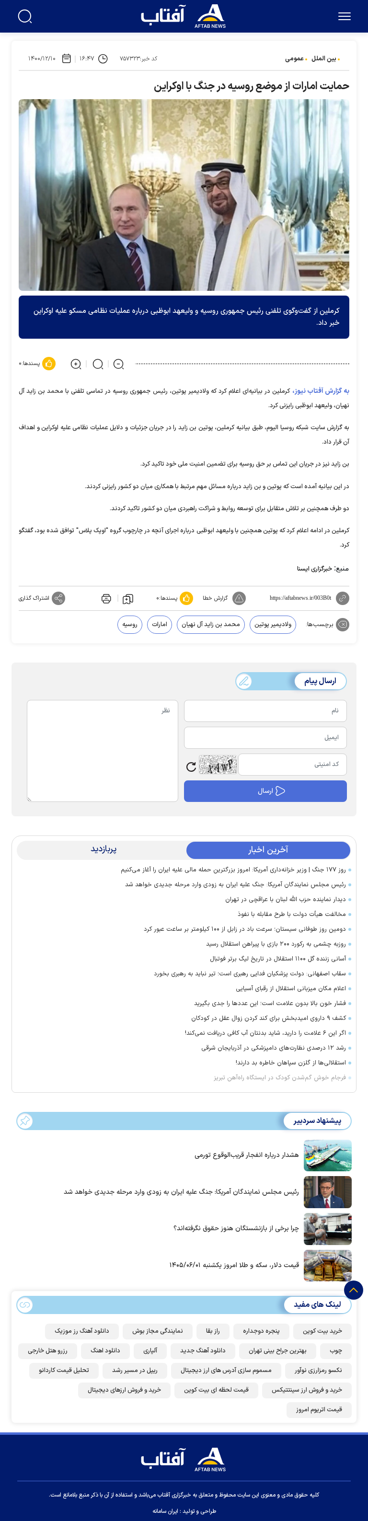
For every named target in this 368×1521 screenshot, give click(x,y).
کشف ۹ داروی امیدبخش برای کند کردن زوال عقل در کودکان (268, 1018)
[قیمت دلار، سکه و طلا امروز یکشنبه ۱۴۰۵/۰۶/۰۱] (325, 1264)
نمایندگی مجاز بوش (157, 1331)
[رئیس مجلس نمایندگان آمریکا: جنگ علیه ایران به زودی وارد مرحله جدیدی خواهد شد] (325, 1191)
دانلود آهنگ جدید (203, 1351)
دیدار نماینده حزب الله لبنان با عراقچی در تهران (285, 899)
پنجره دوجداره (261, 1331)
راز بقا (213, 1331)
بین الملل (323, 59)
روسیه (130, 624)
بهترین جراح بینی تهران (278, 1351)
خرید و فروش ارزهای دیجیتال (124, 1390)
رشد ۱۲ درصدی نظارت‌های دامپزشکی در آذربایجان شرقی (273, 1048)
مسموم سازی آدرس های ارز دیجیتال (226, 1370)
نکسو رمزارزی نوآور (318, 1370)
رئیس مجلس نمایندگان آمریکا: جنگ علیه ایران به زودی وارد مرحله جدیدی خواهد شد (235, 885)
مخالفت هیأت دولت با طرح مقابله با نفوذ (292, 914)
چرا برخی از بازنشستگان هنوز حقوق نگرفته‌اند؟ (236, 1229)
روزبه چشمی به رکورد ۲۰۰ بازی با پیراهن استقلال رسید (276, 944)
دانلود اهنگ (105, 1351)
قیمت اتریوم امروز (319, 1410)
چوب (336, 1351)
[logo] (185, 15)
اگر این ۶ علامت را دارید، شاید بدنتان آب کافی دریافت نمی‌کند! (265, 1033)
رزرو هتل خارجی (48, 1351)
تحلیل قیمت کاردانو (64, 1370)
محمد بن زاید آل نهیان (211, 624)
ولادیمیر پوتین (272, 624)
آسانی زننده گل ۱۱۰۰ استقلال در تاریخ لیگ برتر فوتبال (278, 959)
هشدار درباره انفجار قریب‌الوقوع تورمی (247, 1155)
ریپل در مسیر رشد (135, 1370)
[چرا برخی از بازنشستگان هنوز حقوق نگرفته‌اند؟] (325, 1228)
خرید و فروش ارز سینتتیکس (307, 1390)
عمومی (294, 59)
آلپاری (150, 1351)
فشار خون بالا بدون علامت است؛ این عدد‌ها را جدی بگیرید (270, 1003)
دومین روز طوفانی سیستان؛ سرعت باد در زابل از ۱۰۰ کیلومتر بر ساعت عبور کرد (245, 929)
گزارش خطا (215, 598)
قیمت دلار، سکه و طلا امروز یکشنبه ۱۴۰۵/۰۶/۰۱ (234, 1265)
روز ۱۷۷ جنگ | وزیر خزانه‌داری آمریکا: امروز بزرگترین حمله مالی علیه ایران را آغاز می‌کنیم (233, 870)
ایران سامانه (165, 1511)
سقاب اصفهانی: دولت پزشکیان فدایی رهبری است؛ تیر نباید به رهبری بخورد (250, 974)
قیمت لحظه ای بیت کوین (216, 1390)
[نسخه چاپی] (105, 598)
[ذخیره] (128, 598)
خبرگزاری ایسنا (314, 569)
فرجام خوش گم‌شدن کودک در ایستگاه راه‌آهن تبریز (280, 1078)
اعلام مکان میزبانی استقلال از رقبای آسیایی (291, 989)
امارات (159, 624)
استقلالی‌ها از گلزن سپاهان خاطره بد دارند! (291, 1063)
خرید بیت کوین (322, 1331)
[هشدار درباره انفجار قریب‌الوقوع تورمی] (325, 1154)
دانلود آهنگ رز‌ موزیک (82, 1331)
